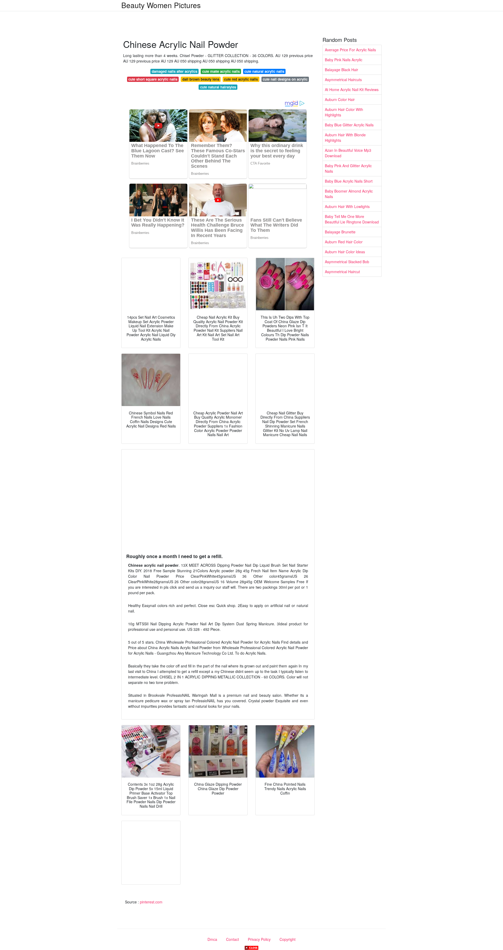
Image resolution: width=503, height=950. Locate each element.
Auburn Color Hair (340, 99)
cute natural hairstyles (218, 87)
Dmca (212, 939)
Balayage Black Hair (341, 69)
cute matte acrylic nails (221, 71)
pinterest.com (151, 901)
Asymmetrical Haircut (342, 271)
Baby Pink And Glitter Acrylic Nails (348, 168)
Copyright (288, 939)
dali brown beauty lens (200, 79)
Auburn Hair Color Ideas (345, 251)
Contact (232, 939)
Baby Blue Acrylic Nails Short (349, 181)
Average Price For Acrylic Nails (350, 49)
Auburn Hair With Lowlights (347, 206)
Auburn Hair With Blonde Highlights (345, 137)
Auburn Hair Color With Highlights (344, 112)
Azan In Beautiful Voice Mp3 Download (348, 153)
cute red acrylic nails (241, 79)
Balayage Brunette (340, 231)
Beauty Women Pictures (161, 5)
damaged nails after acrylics (174, 71)
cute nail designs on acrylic (285, 79)
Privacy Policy (259, 939)
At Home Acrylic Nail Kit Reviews (352, 89)
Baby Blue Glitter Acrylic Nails (349, 124)
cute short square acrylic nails (152, 79)
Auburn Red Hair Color (344, 241)
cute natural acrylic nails (264, 71)
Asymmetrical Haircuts (343, 79)
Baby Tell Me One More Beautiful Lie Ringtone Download (352, 219)
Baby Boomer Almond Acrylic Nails (349, 193)
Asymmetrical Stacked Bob (347, 261)
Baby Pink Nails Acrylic (343, 59)
